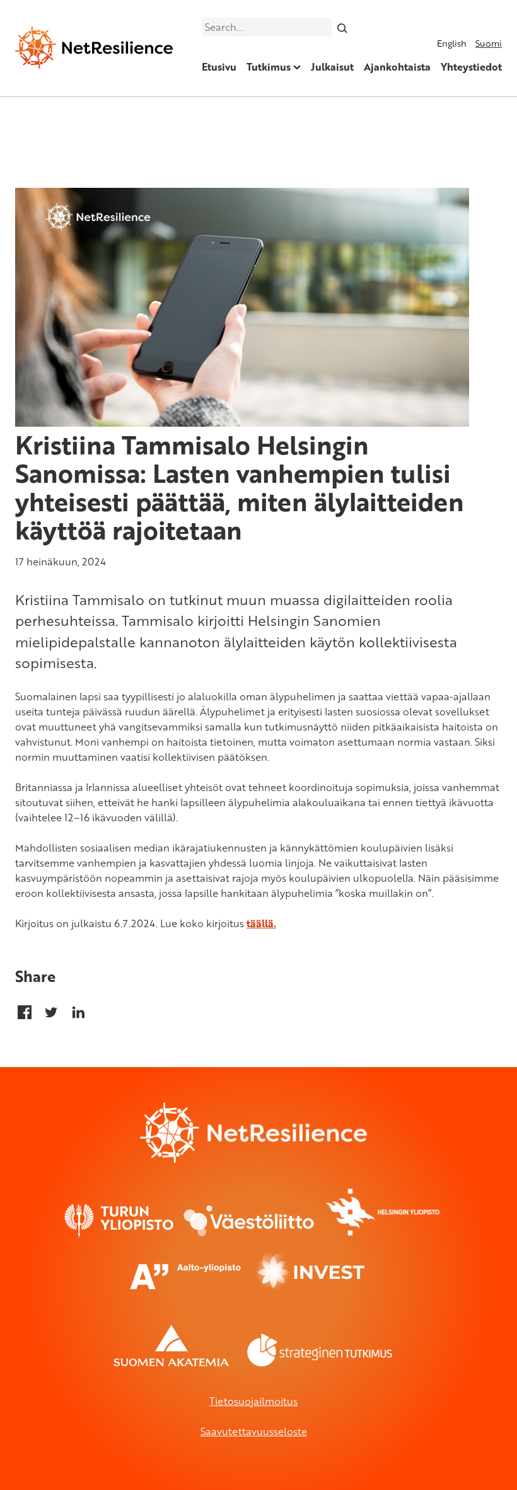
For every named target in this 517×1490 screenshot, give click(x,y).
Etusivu (219, 66)
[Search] (343, 27)
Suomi (488, 43)
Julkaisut (332, 66)
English (452, 43)
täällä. (261, 923)
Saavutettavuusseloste (253, 1431)
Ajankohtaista (397, 66)
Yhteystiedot (471, 66)
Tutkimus (269, 66)
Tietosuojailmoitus (253, 1401)
